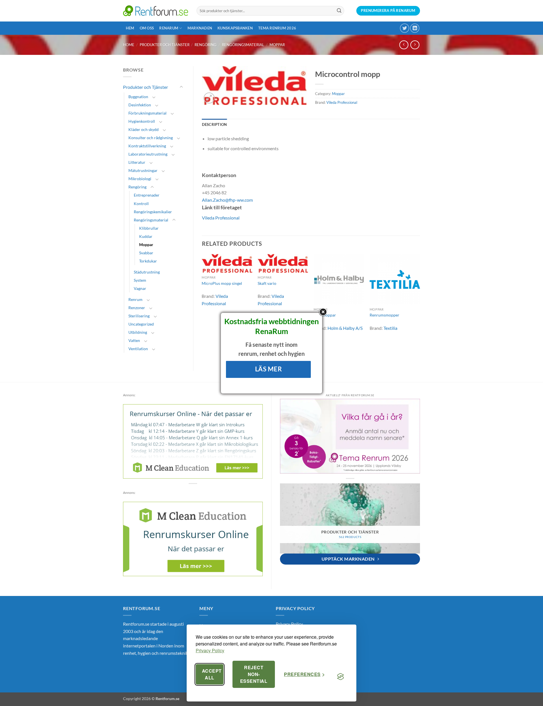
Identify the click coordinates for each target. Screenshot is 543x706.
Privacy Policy (210, 650)
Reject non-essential (253, 674)
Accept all (212, 674)
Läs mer (268, 369)
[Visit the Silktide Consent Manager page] (340, 676)
